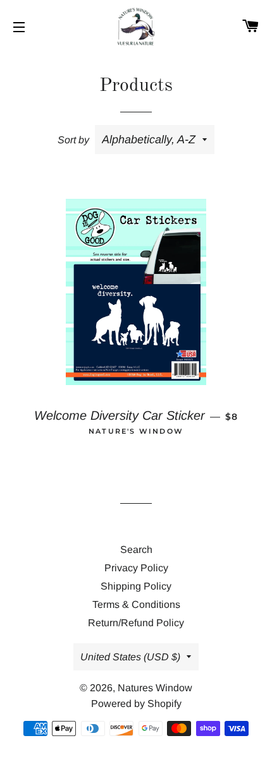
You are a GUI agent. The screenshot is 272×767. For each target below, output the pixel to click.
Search (136, 549)
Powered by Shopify (136, 703)
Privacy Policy (136, 567)
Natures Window (155, 687)
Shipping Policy (136, 586)
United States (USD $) (130, 656)
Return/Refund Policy (136, 622)
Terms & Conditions (136, 604)
